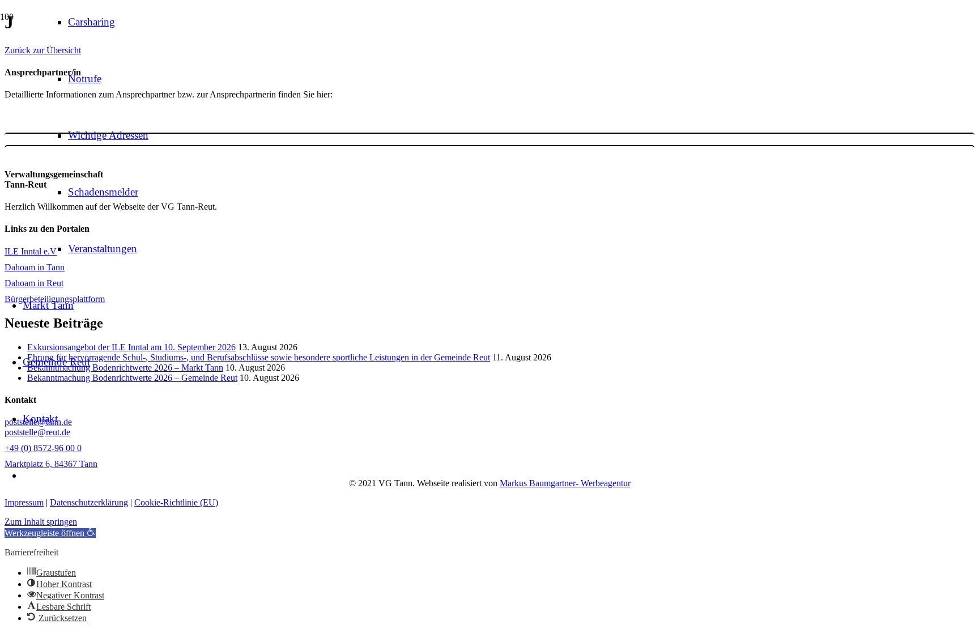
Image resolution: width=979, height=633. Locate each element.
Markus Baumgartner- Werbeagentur (565, 483)
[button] (50, 533)
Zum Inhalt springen (41, 521)
